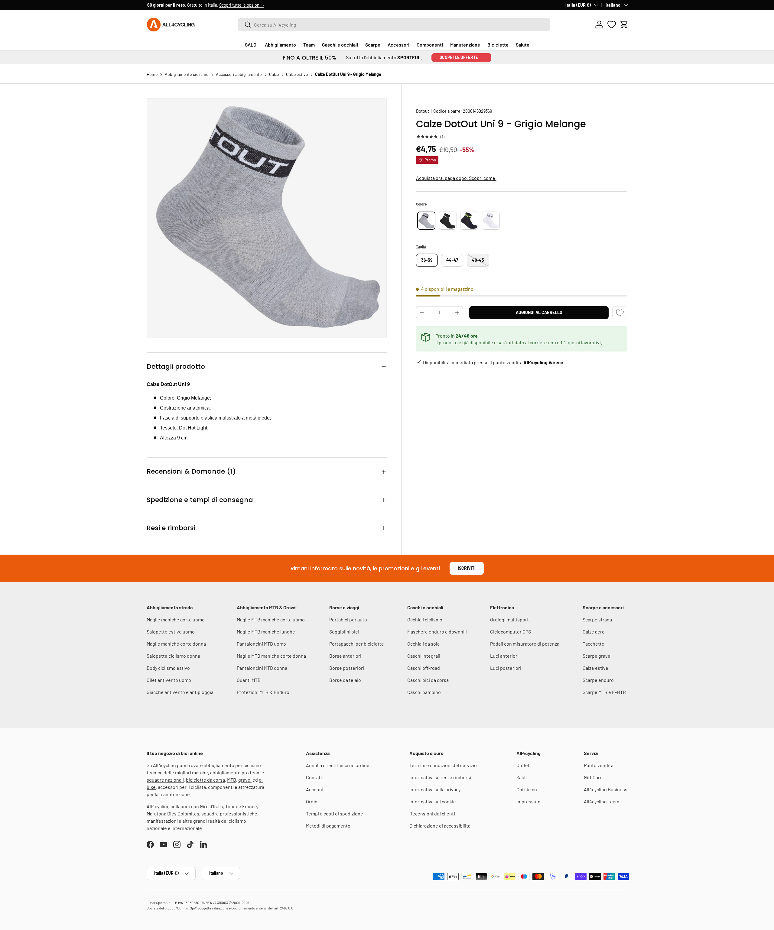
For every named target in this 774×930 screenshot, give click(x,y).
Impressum (528, 801)
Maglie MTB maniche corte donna (271, 656)
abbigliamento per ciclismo (232, 765)
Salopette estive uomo (171, 631)
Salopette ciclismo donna (173, 656)
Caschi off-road (423, 668)
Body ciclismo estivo (168, 668)
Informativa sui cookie (432, 801)
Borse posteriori (346, 668)
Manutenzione (465, 44)
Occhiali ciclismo (424, 619)
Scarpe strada (597, 619)
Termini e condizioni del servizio (443, 765)
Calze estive (595, 668)
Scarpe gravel (597, 656)
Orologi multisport (509, 619)
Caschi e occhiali (340, 44)
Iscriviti (467, 568)
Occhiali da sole (423, 643)
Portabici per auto (348, 619)
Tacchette (593, 643)
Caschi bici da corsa (428, 680)
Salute (522, 44)
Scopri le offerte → (461, 57)
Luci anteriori (504, 656)
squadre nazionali (165, 780)
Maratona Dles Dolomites (173, 813)
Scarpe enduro (598, 680)
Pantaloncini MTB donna (262, 668)
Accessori (398, 44)
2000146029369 (477, 111)
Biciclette (498, 44)
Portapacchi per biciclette (356, 643)
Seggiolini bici (344, 631)
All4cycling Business (605, 789)
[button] (624, 24)
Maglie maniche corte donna (176, 643)
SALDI (251, 44)
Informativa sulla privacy (434, 789)
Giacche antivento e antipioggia (180, 692)
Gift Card (593, 777)
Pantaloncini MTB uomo (261, 643)
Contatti (315, 777)
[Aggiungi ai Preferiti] (619, 312)
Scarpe (372, 44)
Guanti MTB (249, 680)
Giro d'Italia (211, 806)
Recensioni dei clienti (432, 813)
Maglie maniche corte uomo (176, 619)
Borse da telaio (345, 680)
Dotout (422, 111)
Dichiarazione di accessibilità (439, 825)
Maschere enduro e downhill (437, 631)
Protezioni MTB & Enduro (263, 692)
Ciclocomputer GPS (510, 631)
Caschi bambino (424, 692)
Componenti (430, 44)
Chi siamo (526, 789)
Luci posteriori (505, 668)
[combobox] (394, 24)
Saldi (521, 777)
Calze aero (594, 631)
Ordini (312, 801)
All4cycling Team (601, 801)
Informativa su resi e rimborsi (440, 777)
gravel (245, 780)
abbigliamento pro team (235, 772)
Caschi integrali (423, 656)
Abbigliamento (280, 44)
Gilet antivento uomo (169, 680)
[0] (611, 24)
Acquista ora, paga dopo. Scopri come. (456, 178)
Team (309, 44)
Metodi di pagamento (328, 825)
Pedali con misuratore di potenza (524, 643)
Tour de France (241, 806)
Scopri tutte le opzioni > (241, 5)
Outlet (523, 765)
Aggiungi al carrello (539, 312)
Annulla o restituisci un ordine (337, 765)
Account (315, 789)
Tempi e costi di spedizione (334, 813)
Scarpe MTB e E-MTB (604, 692)
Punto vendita (598, 765)
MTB (231, 780)
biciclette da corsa (205, 780)
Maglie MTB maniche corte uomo (271, 619)
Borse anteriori (345, 656)
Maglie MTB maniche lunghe (266, 631)
